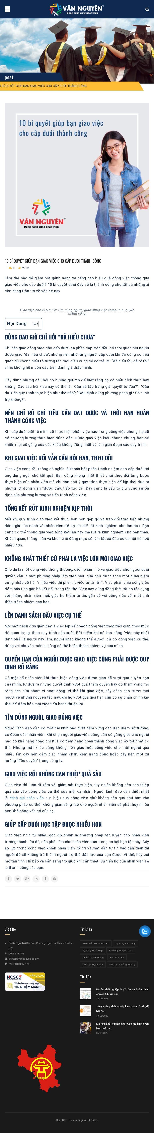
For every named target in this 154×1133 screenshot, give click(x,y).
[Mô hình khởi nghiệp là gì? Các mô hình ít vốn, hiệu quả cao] (85, 1028)
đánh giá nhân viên (26, 798)
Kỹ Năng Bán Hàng (126, 943)
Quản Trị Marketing (93, 957)
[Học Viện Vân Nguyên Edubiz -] (77, 9)
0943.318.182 (16, 953)
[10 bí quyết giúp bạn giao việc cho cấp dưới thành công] (77, 175)
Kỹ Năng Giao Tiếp (93, 950)
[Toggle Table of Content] (33, 323)
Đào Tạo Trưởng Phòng (122, 964)
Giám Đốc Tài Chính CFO (96, 943)
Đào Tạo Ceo (117, 957)
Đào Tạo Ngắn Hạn (93, 964)
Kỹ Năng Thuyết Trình (120, 950)
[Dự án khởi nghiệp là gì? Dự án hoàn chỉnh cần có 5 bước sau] (85, 993)
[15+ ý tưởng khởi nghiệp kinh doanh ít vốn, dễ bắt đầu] (85, 1010)
